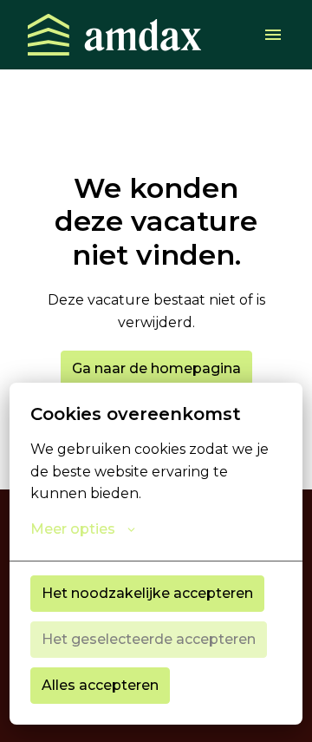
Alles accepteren (100, 685)
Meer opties (72, 529)
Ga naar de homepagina (156, 368)
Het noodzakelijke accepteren (147, 593)
